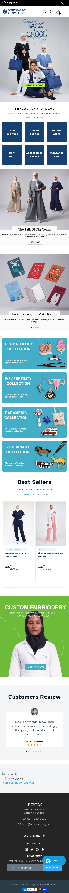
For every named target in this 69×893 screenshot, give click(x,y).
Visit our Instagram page (18, 782)
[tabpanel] (34, 732)
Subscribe (52, 867)
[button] (9, 587)
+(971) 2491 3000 (36, 818)
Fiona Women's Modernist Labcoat (50, 555)
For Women (27, 494)
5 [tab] (35, 751)
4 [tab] (33, 751)
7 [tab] (40, 751)
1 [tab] (26, 751)
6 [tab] (38, 751)
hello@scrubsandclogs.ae (36, 824)
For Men (43, 494)
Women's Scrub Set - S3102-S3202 (15, 555)
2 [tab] (28, 751)
